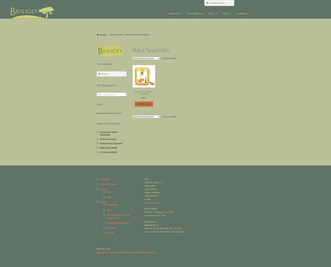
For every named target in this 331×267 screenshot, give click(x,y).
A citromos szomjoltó (108, 152)
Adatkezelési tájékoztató (118, 222)
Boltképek (111, 227)
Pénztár (110, 192)
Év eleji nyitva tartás (108, 139)
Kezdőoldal (242, 13)
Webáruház (174, 13)
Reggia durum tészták (109, 147)
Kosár (109, 197)
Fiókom (211, 13)
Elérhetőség (112, 204)
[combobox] (112, 94)
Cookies (110, 232)
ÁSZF (109, 209)
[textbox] (111, 94)
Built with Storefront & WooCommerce (138, 252)
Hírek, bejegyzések (195, 13)
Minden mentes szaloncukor (111, 143)
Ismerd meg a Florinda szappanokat (109, 133)
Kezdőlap (103, 35)
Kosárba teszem (143, 104)
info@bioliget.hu (152, 202)
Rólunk (226, 13)
